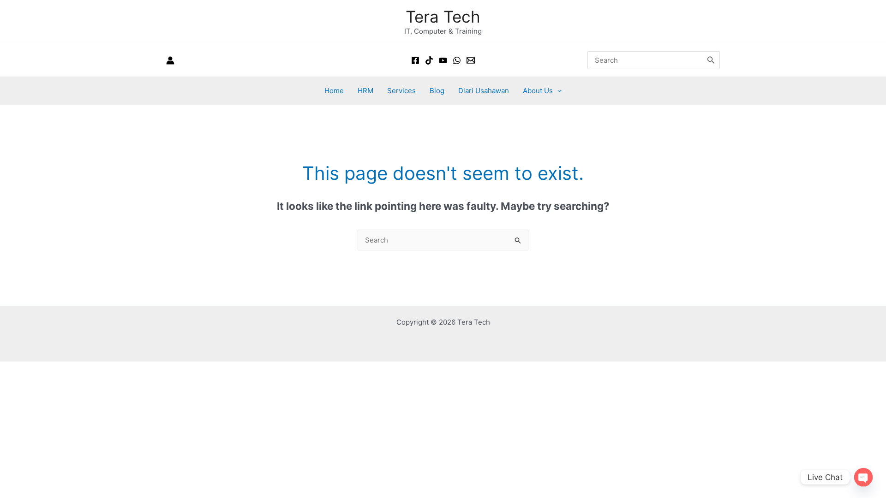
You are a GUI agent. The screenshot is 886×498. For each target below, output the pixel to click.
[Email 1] (471, 60)
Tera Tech (443, 16)
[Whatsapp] (457, 60)
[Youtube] (443, 60)
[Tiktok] (429, 60)
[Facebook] (415, 60)
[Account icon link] (170, 60)
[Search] (711, 60)
